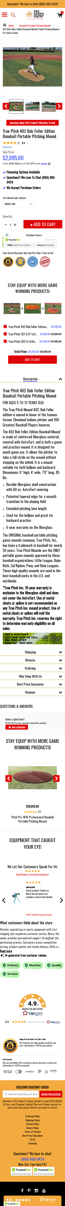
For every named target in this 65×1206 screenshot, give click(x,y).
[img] (32, 871)
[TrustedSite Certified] (21, 1171)
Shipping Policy (32, 1120)
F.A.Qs (32, 1139)
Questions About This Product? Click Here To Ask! (32, 123)
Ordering (30, 667)
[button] (4, 900)
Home (11, 25)
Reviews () (7, 146)
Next (59, 106)
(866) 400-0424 (32, 1159)
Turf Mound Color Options (14, 198)
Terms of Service (33, 1131)
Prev (6, 106)
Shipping (30, 651)
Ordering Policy (32, 1116)
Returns (30, 659)
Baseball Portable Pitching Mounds (35, 25)
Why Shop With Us (30, 676)
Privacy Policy (32, 1124)
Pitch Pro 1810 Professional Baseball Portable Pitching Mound (32, 819)
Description (30, 378)
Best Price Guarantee (30, 683)
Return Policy (32, 1128)
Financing (32, 1143)
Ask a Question (18, 727)
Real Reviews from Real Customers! (32, 874)
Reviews (30, 692)
